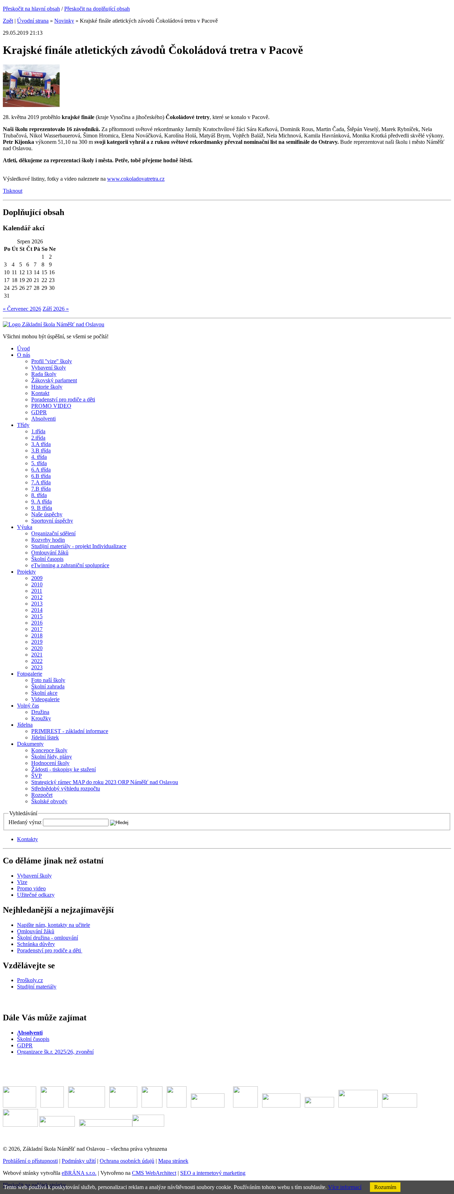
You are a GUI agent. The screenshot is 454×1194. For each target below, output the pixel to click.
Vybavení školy (34, 876)
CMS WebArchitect (154, 1173)
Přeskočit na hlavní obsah (31, 9)
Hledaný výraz (25, 822)
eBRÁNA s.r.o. (79, 1173)
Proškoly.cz (30, 980)
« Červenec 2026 (22, 309)
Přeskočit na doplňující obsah (97, 9)
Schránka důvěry (36, 944)
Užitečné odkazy (36, 895)
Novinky (64, 21)
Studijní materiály (36, 987)
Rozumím (385, 1187)
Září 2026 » (56, 309)
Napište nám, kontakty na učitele (53, 925)
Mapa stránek (173, 1161)
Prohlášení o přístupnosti (30, 1161)
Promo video (31, 888)
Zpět (8, 21)
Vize (22, 882)
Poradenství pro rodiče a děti (49, 950)
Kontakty (27, 839)
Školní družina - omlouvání (47, 938)
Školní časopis (33, 1039)
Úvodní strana (33, 21)
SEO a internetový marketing (212, 1173)
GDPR (25, 1045)
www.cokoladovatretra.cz (136, 179)
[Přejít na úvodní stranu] (53, 324)
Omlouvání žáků (35, 931)
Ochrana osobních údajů (127, 1161)
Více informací (344, 1187)
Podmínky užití (79, 1161)
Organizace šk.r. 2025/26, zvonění (55, 1052)
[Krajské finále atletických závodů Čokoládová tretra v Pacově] (31, 105)
